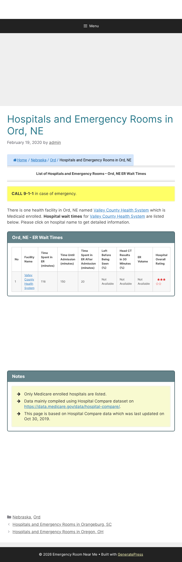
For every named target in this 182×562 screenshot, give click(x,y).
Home (22, 160)
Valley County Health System (121, 210)
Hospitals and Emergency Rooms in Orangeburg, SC (62, 524)
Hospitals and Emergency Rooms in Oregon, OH (58, 531)
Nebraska (38, 160)
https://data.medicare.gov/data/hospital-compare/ (72, 406)
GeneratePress (130, 554)
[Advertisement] (91, 71)
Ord (53, 160)
